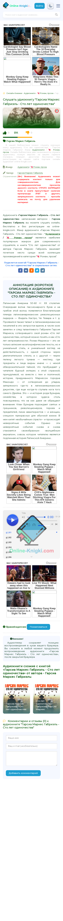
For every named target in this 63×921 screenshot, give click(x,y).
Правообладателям (16, 627)
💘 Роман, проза (39, 167)
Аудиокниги (38, 150)
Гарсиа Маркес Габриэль (21, 141)
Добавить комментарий (23, 773)
